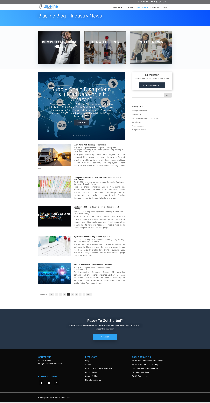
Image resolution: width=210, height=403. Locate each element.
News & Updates (138, 126)
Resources (141, 7)
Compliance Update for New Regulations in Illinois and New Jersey (97, 178)
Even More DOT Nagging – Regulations (90, 145)
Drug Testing (115, 150)
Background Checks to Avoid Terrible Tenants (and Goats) (96, 208)
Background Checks (139, 111)
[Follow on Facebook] (41, 382)
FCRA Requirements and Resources (147, 361)
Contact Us (155, 7)
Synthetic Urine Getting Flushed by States (92, 237)
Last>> (89, 294)
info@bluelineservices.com (50, 363)
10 (89, 135)
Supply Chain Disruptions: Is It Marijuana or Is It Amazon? (81, 94)
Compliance (136, 122)
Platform (128, 7)
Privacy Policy (91, 372)
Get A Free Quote (105, 337)
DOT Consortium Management (98, 368)
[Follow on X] (56, 382)
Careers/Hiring (91, 376)
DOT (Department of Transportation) (145, 118)
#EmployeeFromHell (139, 130)
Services (116, 7)
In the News (118, 212)
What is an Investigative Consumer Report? (93, 264)
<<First (51, 294)
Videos (88, 364)
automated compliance (96, 148)
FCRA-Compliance (140, 376)
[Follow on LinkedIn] (49, 382)
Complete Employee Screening (98, 212)
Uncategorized (93, 241)
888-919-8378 (44, 361)
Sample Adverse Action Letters (145, 368)
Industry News (89, 151)
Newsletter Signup (151, 85)
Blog (87, 361)
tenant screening (81, 213)
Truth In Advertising (140, 372)
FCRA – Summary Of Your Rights (146, 364)
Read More (81, 123)
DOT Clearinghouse (100, 150)
